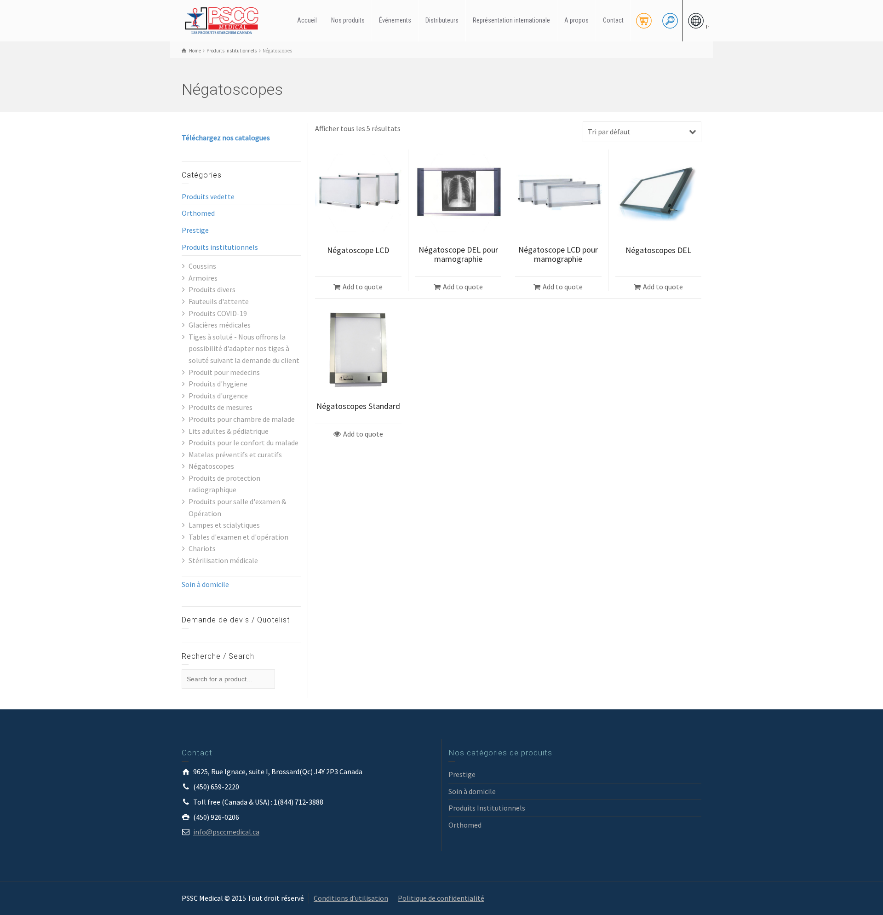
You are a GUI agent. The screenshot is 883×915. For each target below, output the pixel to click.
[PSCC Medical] (225, 19)
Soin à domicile (205, 584)
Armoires (203, 277)
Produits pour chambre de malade (242, 419)
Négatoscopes (211, 466)
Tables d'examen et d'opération (238, 536)
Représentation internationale (511, 20)
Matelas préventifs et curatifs (235, 454)
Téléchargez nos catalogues (226, 137)
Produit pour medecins (224, 372)
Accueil (307, 20)
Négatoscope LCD (358, 250)
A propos (576, 20)
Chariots (202, 548)
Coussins (202, 265)
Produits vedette (208, 196)
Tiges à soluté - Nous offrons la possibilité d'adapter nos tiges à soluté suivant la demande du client (244, 348)
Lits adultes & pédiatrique (229, 431)
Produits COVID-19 (218, 313)
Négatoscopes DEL (658, 250)
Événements (395, 20)
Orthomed (198, 213)
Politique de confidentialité (441, 898)
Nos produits (348, 20)
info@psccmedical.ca (226, 831)
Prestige (195, 230)
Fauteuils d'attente (219, 301)
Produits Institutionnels (486, 807)
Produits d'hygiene (218, 383)
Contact (613, 20)
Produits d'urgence (218, 395)
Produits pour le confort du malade (243, 442)
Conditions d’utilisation (351, 898)
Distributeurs (442, 20)
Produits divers (212, 289)
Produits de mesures (220, 407)
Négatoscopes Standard (358, 406)
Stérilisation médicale (223, 560)
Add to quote (363, 286)
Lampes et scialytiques (224, 524)
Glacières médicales (220, 324)
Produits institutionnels (220, 247)
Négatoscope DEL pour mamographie (458, 254)
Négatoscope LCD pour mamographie (558, 254)
